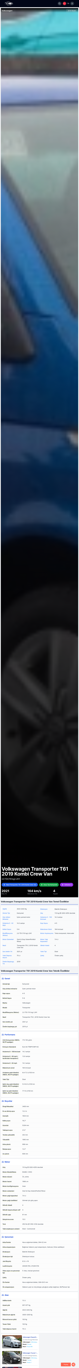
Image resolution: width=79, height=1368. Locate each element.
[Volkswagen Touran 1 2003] (12, 1357)
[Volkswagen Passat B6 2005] (12, 1341)
